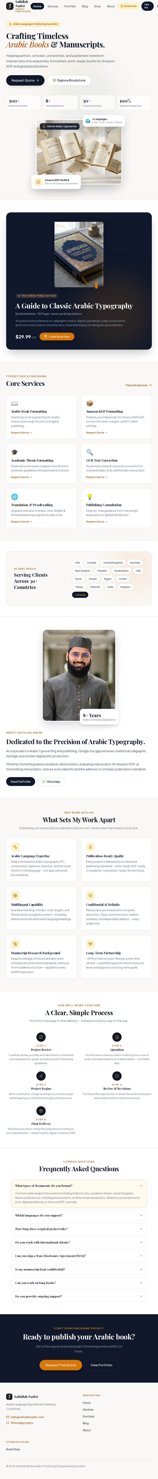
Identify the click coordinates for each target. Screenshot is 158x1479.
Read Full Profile (20, 781)
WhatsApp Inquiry (22, 1422)
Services (53, 6)
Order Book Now (59, 336)
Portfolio (70, 6)
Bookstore (130, 6)
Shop (97, 6)
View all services (137, 385)
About (111, 6)
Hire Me (147, 6)
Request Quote (23, 80)
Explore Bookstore (71, 80)
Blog (85, 6)
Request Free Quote (61, 1365)
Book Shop (13, 1449)
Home (37, 6)
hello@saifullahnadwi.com (27, 1417)
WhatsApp (53, 781)
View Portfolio (101, 1365)
